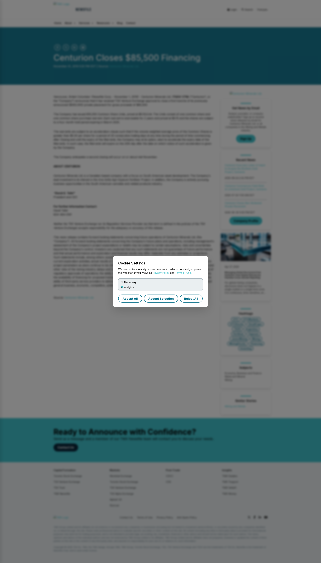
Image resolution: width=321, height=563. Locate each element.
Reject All (191, 298)
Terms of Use (183, 272)
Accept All (130, 298)
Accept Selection (161, 298)
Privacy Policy (161, 272)
